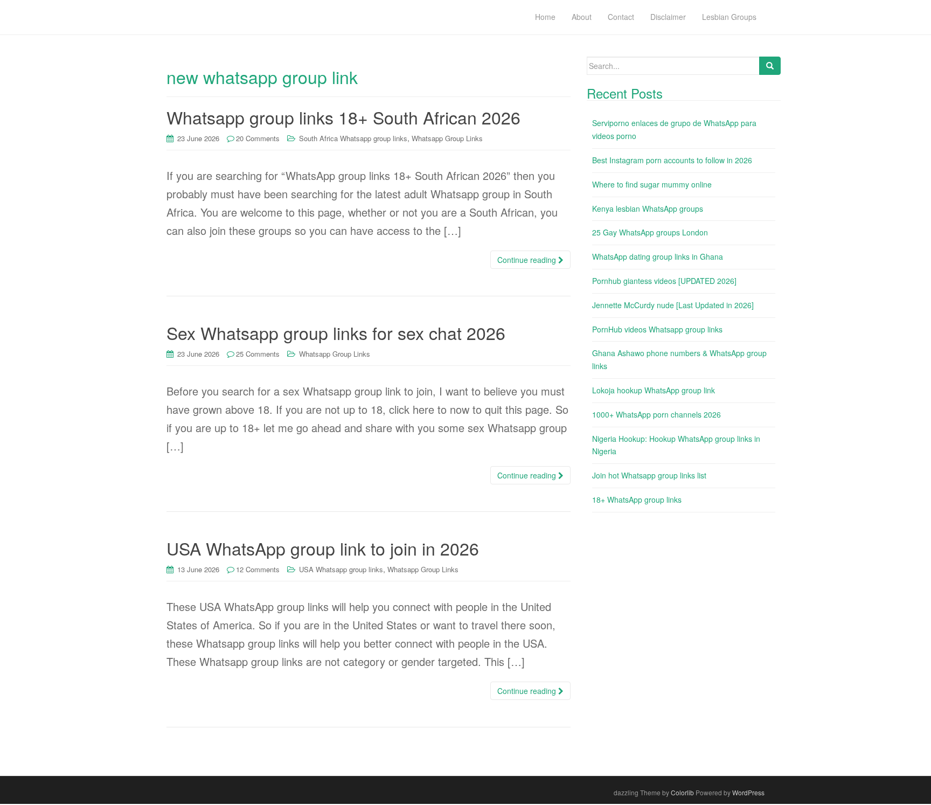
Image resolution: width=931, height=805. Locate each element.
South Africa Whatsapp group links (353, 138)
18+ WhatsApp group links (637, 499)
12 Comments (258, 569)
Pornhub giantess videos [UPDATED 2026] (664, 280)
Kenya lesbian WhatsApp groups (647, 208)
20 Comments (258, 138)
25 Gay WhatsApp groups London (650, 232)
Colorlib (682, 792)
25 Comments (258, 354)
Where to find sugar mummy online (652, 184)
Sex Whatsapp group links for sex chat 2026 (335, 332)
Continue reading (527, 259)
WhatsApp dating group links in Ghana (657, 256)
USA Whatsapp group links (341, 569)
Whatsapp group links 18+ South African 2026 (343, 117)
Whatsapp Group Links (447, 138)
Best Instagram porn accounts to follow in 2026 (672, 160)
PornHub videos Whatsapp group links (657, 329)
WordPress (748, 792)
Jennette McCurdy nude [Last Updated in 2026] (673, 305)
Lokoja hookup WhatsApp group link (653, 390)
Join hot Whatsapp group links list (649, 475)
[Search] (770, 66)
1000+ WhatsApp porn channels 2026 (656, 414)
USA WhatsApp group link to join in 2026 (322, 548)
